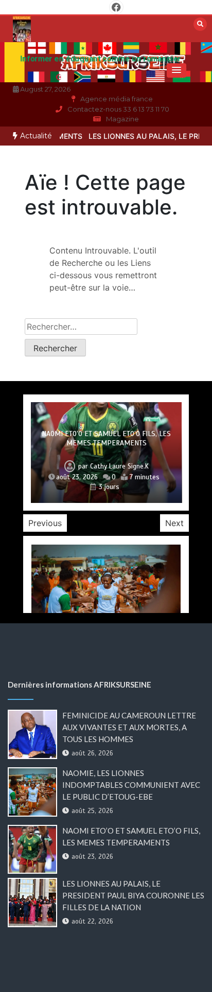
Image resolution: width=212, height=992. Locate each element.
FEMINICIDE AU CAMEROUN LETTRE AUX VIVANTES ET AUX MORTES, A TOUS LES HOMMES (129, 727)
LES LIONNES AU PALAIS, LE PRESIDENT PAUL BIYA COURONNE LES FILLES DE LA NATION (133, 895)
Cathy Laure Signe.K (119, 466)
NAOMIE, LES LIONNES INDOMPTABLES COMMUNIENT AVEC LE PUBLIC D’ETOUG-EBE (131, 784)
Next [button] (174, 523)
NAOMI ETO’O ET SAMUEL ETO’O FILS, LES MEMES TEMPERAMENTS (106, 438)
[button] (176, 70)
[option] (106, 452)
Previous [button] (45, 523)
